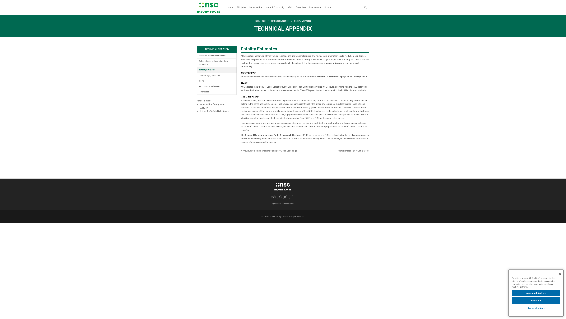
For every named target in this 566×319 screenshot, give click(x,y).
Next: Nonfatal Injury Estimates (353, 151)
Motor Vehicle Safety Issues (213, 104)
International (315, 7)
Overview (204, 108)
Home (230, 7)
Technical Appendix (217, 49)
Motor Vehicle (256, 7)
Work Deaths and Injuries (209, 86)
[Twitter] (273, 197)
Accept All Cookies (536, 293)
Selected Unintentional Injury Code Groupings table (342, 76)
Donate (328, 7)
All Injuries (241, 7)
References (204, 92)
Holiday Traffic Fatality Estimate (214, 111)
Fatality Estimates (207, 70)
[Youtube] (291, 197)
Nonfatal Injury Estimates (209, 75)
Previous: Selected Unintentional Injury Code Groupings (269, 151)
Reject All (536, 300)
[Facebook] (279, 197)
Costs (201, 81)
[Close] (560, 274)
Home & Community (275, 7)
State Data (301, 7)
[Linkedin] (285, 197)
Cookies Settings (536, 308)
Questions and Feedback (283, 203)
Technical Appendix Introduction (213, 55)
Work (290, 7)
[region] (536, 293)
